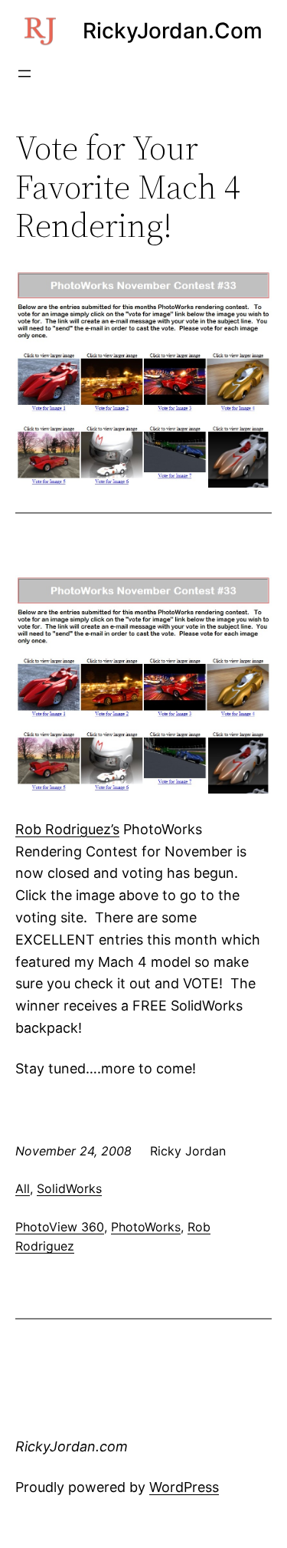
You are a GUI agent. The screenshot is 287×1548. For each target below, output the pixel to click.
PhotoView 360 (59, 1226)
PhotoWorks (146, 1226)
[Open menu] (24, 73)
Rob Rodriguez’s (67, 829)
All (22, 1188)
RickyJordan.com (173, 31)
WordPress (184, 1487)
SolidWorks (69, 1188)
